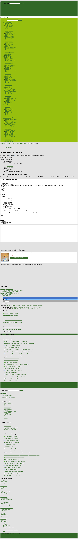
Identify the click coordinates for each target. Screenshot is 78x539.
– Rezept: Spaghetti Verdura (6, 289)
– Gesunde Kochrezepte (5, 295)
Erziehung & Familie (9, 131)
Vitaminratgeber (3, 521)
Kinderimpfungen (9, 135)
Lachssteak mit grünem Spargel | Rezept (13, 450)
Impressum (5, 524)
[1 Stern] (2, 155)
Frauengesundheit (9, 31)
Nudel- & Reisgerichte (21, 143)
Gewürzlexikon (8, 68)
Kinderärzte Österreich (10, 133)
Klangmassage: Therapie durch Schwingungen (14, 355)
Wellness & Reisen (7, 13)
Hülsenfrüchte (8, 71)
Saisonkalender (8, 85)
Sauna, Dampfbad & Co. (10, 122)
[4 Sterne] (16, 155)
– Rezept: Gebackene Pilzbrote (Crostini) (9, 291)
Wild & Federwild (9, 88)
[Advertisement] (37, 233)
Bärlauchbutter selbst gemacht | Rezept (12, 467)
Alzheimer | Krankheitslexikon (10, 372)
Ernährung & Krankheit (10, 61)
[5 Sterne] (20, 155)
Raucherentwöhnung (9, 48)
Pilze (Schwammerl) (9, 82)
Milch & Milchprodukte (10, 79)
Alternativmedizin (9, 25)
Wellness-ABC (8, 125)
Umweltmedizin (8, 55)
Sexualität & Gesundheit (10, 98)
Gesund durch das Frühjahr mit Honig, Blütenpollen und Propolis (18, 351)
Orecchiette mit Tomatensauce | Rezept (12, 329)
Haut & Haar (8, 110)
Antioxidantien (3, 481)
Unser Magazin (6, 10)
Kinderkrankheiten (9, 137)
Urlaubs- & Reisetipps (10, 124)
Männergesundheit (9, 44)
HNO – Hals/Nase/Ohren (10, 38)
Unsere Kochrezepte (7, 9)
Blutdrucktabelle (8, 28)
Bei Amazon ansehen (18, 257)
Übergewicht (3, 519)
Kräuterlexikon (8, 77)
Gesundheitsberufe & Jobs (10, 411)
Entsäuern (2, 492)
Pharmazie (7, 46)
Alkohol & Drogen (9, 23)
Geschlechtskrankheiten (10, 91)
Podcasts (5, 15)
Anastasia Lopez (5, 183)
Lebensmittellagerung (5, 509)
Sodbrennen (3, 514)
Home (4, 5)
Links (4, 531)
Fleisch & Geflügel (9, 66)
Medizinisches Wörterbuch (10, 429)
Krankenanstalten (8, 412)
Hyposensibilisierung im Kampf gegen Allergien (14, 376)
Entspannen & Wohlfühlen (11, 119)
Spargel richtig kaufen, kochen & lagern (12, 368)
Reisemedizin (8, 49)
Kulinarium (7, 78)
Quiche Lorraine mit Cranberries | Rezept (12, 322)
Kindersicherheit (8, 139)
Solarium (7, 113)
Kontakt (4, 523)
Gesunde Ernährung (7, 8)
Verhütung (7, 103)
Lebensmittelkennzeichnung (6, 508)
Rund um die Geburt (9, 132)
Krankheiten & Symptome (9, 428)
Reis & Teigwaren (9, 83)
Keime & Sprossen (9, 72)
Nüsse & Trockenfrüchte (10, 80)
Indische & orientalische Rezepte (10, 315)
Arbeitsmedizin (8, 27)
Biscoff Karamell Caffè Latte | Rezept (12, 442)
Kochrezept (3, 218)
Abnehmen (2, 480)
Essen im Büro (3, 497)
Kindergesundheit (9, 42)
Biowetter (6, 405)
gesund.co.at (3, 143)
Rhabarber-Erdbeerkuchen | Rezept (12, 475)
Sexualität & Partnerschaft (8, 11)
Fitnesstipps (8, 108)
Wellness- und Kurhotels (10, 126)
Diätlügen (2, 487)
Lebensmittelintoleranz (5, 506)
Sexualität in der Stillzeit (10, 100)
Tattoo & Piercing (9, 117)
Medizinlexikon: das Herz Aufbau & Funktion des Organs (16, 364)
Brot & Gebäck (8, 59)
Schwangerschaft (9, 141)
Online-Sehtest (7, 414)
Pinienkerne (10, 166)
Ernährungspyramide (5, 494)
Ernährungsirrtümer (4, 493)
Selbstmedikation (9, 50)
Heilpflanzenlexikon (9, 37)
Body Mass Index (9, 30)
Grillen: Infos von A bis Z (10, 70)
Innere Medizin (8, 41)
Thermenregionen (9, 123)
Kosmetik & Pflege (9, 111)
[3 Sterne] (11, 155)
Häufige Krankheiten (9, 36)
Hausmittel (7, 35)
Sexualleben (8, 96)
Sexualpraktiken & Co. (10, 101)
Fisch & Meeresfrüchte (10, 65)
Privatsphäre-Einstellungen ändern (10, 529)
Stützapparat (8, 54)
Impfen (6, 39)
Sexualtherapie (8, 102)
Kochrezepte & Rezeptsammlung (11, 427)
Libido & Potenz (8, 92)
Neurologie (7, 45)
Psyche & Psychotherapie (11, 47)
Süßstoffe (2, 516)
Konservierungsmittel (5, 505)
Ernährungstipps (8, 63)
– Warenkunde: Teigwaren (6, 294)
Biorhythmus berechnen (9, 404)
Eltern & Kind (6, 14)
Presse (4, 526)
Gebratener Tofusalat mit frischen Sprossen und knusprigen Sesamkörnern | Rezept (22, 455)
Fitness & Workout (9, 109)
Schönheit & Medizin (9, 112)
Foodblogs (7, 67)
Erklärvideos (7, 408)
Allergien (7, 24)
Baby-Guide (8, 129)
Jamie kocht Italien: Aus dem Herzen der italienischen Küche (23, 252)
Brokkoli (2, 217)
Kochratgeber (8, 74)
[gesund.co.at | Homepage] (3, 1)
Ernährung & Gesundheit (10, 60)
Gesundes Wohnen (9, 34)
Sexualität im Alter (9, 99)
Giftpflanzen (8, 69)
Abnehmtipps (8, 57)
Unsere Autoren (6, 525)
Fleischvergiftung (4, 498)
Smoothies (2, 513)
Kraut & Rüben (8, 76)
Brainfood (2, 483)
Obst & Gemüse (8, 81)
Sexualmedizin (8, 97)
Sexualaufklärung (9, 94)
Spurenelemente (4, 515)
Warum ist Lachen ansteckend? (11, 360)
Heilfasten (2, 503)
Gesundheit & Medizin (7, 6)
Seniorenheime (7, 415)
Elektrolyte (2, 488)
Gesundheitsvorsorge (10, 33)
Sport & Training (8, 115)
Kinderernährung (9, 134)
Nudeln (2, 220)
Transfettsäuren (3, 518)
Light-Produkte (3, 510)
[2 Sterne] (7, 155)
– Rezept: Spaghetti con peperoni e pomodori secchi (11, 290)
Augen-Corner (8, 26)
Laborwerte (7, 43)
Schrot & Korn (8, 86)
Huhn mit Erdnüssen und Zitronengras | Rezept (14, 463)
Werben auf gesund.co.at (8, 527)
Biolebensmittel (3, 484)
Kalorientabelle (7, 426)
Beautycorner (8, 106)
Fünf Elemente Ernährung (6, 499)
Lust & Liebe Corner (9, 93)
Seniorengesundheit (9, 52)
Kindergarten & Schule (10, 136)
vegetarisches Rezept (5, 223)
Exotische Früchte (9, 64)
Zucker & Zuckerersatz (10, 89)
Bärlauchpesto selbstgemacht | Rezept (12, 459)
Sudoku (5, 418)
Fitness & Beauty (6, 12)
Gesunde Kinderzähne (10, 130)
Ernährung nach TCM (5, 495)
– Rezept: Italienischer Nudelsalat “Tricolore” (10, 293)
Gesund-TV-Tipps (8, 410)
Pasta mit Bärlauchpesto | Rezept (11, 438)
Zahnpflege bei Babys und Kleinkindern (12, 380)
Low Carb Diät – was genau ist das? (12, 347)
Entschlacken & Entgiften (5, 491)
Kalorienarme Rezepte (5, 504)
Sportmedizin (8, 53)
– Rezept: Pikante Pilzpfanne (6, 292)
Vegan (1, 520)
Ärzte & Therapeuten (8, 403)
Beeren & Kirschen (9, 58)
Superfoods (7, 87)
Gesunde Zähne (8, 32)
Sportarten (7, 114)
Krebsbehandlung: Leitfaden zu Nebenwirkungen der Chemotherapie (19, 343)
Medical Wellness (9, 121)
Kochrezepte (8, 75)
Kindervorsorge (8, 140)
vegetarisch (3, 221)
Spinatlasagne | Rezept (9, 446)
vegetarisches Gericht (5, 222)
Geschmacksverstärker (5, 502)
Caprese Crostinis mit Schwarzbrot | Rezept (13, 471)
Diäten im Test (3, 486)
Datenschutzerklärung (7, 528)
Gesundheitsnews (8, 409)
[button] (5, 298)
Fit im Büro (7, 107)
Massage (7, 120)
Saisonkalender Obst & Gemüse (11, 416)
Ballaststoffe (3, 482)
